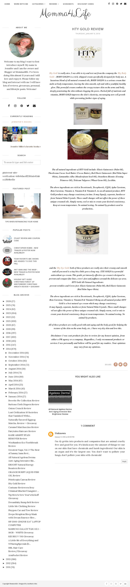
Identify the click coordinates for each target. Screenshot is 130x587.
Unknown (60, 433)
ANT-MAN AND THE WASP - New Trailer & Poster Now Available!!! (27, 272)
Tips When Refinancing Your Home (21, 221)
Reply (124, 461)
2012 (8, 563)
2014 (8, 349)
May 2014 (13, 380)
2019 (8, 329)
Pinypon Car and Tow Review (23, 510)
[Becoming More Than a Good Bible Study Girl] (5, 140)
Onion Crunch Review (19, 408)
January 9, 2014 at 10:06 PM (64, 437)
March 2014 (14, 388)
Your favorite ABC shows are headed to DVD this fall (26, 261)
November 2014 (17, 356)
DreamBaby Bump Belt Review (23, 502)
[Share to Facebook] (116, 364)
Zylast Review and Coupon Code (27, 239)
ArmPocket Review (18, 555)
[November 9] (14, 141)
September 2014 (17, 364)
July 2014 (13, 372)
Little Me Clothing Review (21, 506)
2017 (8, 337)
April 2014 (14, 384)
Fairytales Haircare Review (22, 431)
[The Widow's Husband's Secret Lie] (19, 133)
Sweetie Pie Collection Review (23, 400)
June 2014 (14, 376)
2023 (8, 313)
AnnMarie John (32, 584)
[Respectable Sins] (5, 133)
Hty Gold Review (17, 483)
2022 (8, 317)
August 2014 (15, 368)
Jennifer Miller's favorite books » (26, 146)
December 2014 (17, 352)
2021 (8, 321)
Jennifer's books (22, 122)
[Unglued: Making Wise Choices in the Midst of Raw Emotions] (24, 133)
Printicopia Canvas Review (22, 479)
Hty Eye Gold (63, 267)
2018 (8, 333)
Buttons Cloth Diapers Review (23, 404)
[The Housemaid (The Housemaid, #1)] (14, 133)
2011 (8, 567)
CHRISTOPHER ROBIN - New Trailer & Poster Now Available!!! (26, 250)
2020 (8, 325)
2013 (8, 559)
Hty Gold (53, 73)
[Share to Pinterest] (125, 364)
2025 (8, 305)
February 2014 (16, 392)
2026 (8, 301)
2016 (8, 341)
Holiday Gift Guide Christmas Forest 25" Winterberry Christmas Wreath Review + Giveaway (26, 283)
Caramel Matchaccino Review (23, 427)
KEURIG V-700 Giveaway (21, 536)
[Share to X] (120, 364)
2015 (8, 344)
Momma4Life (65, 13)
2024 (8, 309)
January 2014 (15, 396)
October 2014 (15, 360)
